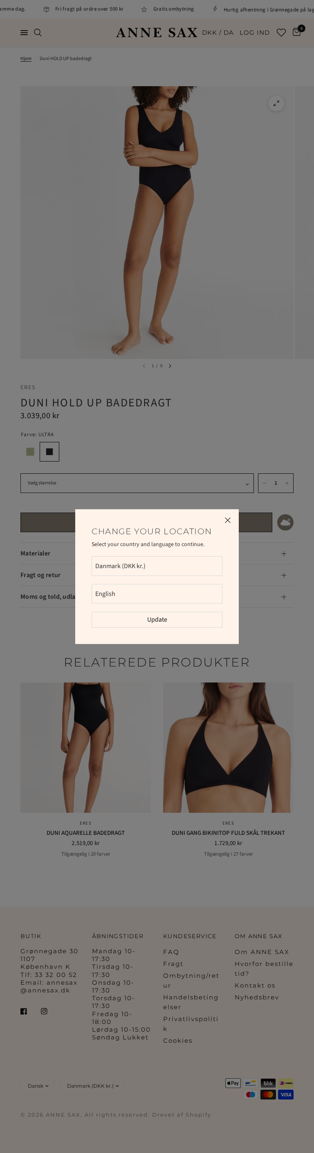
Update (157, 619)
